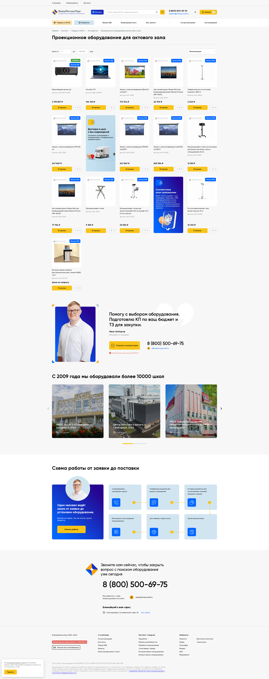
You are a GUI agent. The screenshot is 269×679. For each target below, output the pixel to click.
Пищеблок (143, 639)
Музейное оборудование (149, 645)
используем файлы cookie (16, 663)
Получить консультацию (127, 345)
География (183, 645)
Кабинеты (183, 635)
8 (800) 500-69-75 (178, 11)
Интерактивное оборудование (151, 652)
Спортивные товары (147, 648)
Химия (181, 642)
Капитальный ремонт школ (109, 652)
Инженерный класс (129, 23)
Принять (10, 672)
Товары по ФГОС (63, 23)
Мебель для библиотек (148, 642)
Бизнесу (101, 648)
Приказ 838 (106, 23)
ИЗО (181, 652)
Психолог (183, 639)
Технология (201, 642)
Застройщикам (211, 23)
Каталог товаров (147, 635)
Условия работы (72, 3)
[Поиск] (162, 12)
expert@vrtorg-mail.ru (179, 14)
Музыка (182, 648)
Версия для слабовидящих (68, 647)
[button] (157, 12)
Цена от (55, 51)
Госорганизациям (188, 23)
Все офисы (145, 613)
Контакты (87, 3)
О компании (56, 3)
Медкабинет (184, 655)
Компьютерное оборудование (151, 655)
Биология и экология (205, 639)
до (74, 51)
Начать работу (71, 529)
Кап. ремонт (151, 23)
